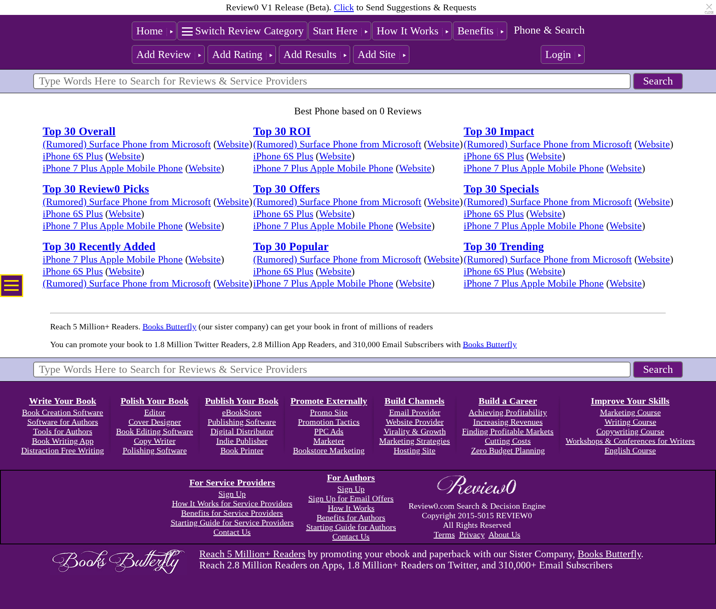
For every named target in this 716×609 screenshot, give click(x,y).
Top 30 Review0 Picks (96, 189)
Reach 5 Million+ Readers (252, 554)
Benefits (475, 31)
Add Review (163, 54)
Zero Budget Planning (508, 450)
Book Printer (242, 450)
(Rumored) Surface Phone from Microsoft (127, 144)
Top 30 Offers (286, 189)
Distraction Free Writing (62, 450)
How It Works (407, 31)
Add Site (377, 54)
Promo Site (329, 412)
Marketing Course (630, 412)
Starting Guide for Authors (351, 527)
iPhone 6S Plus (73, 156)
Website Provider (415, 421)
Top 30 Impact (499, 131)
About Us (504, 534)
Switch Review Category (249, 31)
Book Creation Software (62, 412)
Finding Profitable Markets (508, 431)
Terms (444, 534)
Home (149, 31)
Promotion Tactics (329, 421)
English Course (630, 450)
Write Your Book (62, 401)
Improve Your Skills (630, 401)
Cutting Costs (508, 440)
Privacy (472, 534)
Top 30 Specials (501, 189)
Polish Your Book (155, 401)
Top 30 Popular (291, 246)
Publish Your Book (241, 401)
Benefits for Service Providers (232, 512)
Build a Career (508, 401)
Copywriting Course (630, 431)
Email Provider (414, 412)
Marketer (328, 440)
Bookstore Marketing (329, 450)
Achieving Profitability (508, 412)
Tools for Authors (62, 431)
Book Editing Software (154, 431)
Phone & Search (549, 30)
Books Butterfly (169, 326)
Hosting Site (414, 450)
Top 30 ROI (282, 131)
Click (344, 7)
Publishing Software (242, 421)
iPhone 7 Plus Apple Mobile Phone (113, 168)
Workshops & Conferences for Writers (630, 440)
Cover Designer (154, 421)
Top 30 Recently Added (99, 246)
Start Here (335, 31)
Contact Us (232, 531)
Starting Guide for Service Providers (232, 522)
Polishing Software (155, 450)
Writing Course (630, 421)
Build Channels (415, 401)
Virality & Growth (415, 431)
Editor (154, 412)
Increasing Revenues (508, 421)
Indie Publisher (242, 440)
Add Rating (237, 54)
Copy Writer (155, 440)
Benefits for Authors (351, 517)
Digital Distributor (241, 431)
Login (558, 54)
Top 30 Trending (504, 246)
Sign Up (232, 493)
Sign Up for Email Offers (351, 498)
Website (233, 144)
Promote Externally (328, 401)
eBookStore (241, 412)
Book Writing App (63, 440)
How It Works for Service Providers (232, 503)
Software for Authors (62, 421)
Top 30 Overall (79, 131)
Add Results (309, 54)
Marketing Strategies (414, 440)
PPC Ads (328, 431)
